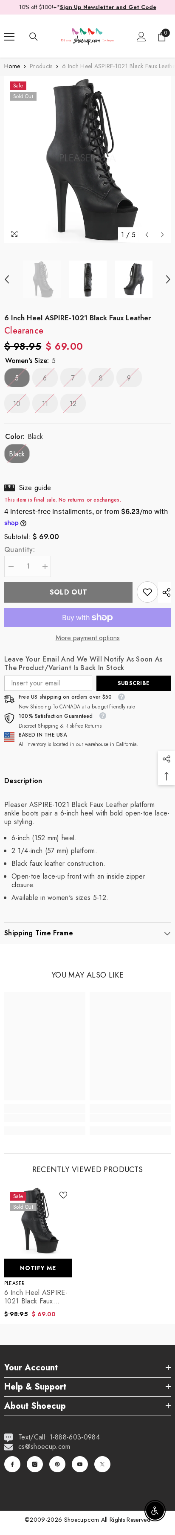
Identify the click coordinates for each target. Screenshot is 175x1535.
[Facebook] (12, 1464)
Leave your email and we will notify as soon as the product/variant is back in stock (83, 663)
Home (12, 66)
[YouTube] (80, 1464)
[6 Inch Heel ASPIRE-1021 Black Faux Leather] (38, 1220)
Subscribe (134, 683)
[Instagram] (35, 1464)
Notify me (38, 1268)
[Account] (141, 36)
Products (41, 66)
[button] (146, 234)
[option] (87, 159)
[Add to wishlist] (63, 1195)
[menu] (9, 37)
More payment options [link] (88, 638)
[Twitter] (102, 1464)
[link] (147, 592)
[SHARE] (164, 592)
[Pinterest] (57, 1464)
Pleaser (14, 1283)
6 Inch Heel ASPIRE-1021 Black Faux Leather (36, 1297)
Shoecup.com (82, 1519)
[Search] (33, 37)
